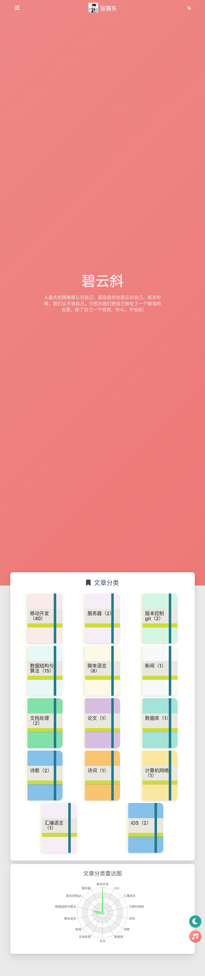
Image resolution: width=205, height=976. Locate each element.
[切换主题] (195, 921)
